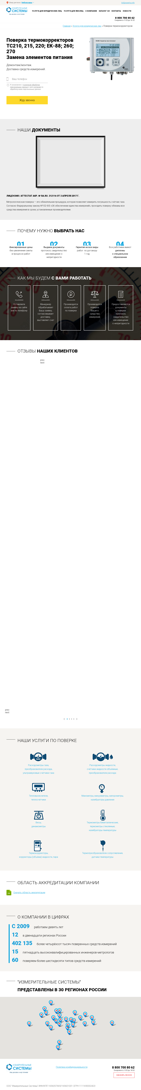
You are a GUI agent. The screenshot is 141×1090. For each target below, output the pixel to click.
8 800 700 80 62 (125, 17)
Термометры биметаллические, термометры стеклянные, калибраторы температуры (102, 826)
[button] (74, 1021)
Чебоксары (26, 3)
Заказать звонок (124, 1075)
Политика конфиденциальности (71, 1067)
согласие (37, 87)
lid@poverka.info (128, 3)
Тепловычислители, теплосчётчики (38, 797)
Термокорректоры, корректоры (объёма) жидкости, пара (38, 855)
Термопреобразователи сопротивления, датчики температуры (102, 855)
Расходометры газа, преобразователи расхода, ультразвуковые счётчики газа (38, 769)
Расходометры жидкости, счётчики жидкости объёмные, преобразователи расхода (102, 769)
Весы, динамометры (39, 824)
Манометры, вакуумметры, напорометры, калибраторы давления (103, 797)
